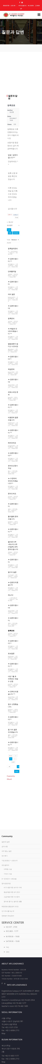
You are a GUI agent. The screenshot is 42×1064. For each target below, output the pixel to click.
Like (10, 215)
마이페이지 (23, 6)
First (10, 756)
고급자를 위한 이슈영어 (12, 897)
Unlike (15, 215)
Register (6, 6)
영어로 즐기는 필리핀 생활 (13, 901)
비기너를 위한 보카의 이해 (13, 887)
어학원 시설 (8, 869)
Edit (10, 233)
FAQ (7, 947)
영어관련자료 (6, 883)
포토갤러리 (5, 865)
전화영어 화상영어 (8, 916)
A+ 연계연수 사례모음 (9, 879)
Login (31, 6)
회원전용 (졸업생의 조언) (10, 906)
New (16, 771)
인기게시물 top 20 (8, 911)
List (9, 230)
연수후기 (5, 856)
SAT (7, 941)
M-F (7, 936)
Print (16, 217)
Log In (13, 6)
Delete (16, 233)
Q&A (7, 952)
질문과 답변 (6, 842)
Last (13, 762)
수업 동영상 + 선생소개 (9, 860)
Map (3, 1033)
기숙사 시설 (8, 874)
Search (18, 767)
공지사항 (5, 846)
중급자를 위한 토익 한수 (12, 892)
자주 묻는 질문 (7, 851)
